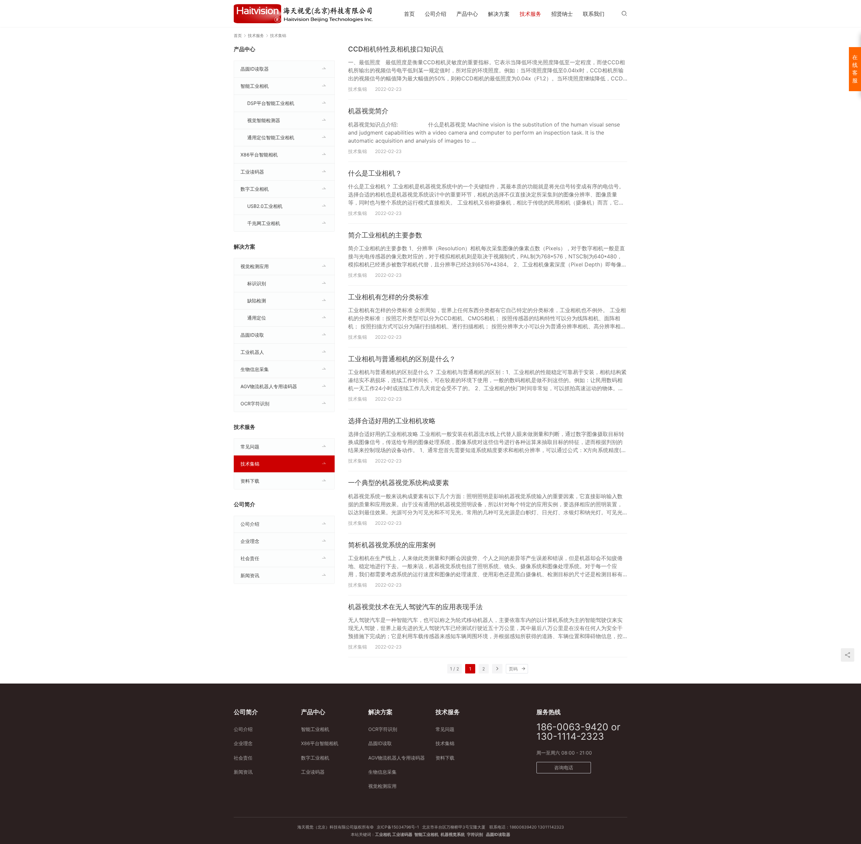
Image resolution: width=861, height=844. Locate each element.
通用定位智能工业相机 (270, 137)
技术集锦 (357, 89)
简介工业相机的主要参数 (385, 235)
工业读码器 (252, 172)
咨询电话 (563, 767)
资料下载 (249, 481)
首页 (409, 13)
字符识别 (475, 834)
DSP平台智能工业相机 (270, 103)
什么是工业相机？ (375, 173)
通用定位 (256, 318)
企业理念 (249, 541)
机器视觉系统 (453, 834)
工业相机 (383, 834)
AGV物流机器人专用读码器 (268, 386)
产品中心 (467, 13)
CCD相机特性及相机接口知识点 (396, 49)
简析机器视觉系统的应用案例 (392, 545)
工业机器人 (252, 352)
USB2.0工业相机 (265, 206)
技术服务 (530, 13)
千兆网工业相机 (263, 223)
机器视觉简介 (368, 111)
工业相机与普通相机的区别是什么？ (402, 359)
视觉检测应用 (254, 266)
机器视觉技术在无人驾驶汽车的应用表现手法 (415, 607)
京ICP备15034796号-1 (398, 827)
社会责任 (249, 558)
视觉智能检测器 (263, 120)
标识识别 (256, 283)
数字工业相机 (254, 189)
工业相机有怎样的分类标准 (388, 297)
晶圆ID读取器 (254, 69)
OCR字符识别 (254, 403)
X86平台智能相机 (259, 154)
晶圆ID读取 (252, 335)
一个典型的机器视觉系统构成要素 (398, 483)
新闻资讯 (249, 575)
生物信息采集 (254, 369)
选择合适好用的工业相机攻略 (392, 421)
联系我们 (593, 13)
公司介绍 (435, 13)
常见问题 (249, 446)
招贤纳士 (562, 13)
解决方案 (499, 13)
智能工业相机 (254, 86)
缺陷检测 (256, 300)
